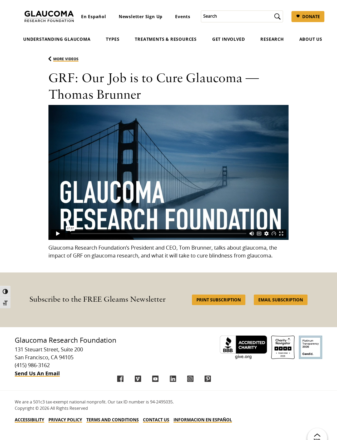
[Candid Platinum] (310, 347)
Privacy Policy (65, 420)
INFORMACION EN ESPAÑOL (203, 420)
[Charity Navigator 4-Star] (283, 347)
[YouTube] (155, 379)
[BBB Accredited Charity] (243, 347)
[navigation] (168, 420)
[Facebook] (120, 379)
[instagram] (190, 379)
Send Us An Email (37, 373)
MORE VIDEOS (65, 58)
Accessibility (29, 420)
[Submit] (277, 16)
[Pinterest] (208, 379)
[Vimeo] (138, 379)
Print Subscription (218, 300)
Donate (311, 16)
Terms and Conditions (112, 420)
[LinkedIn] (173, 379)
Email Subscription (280, 300)
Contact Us (156, 420)
